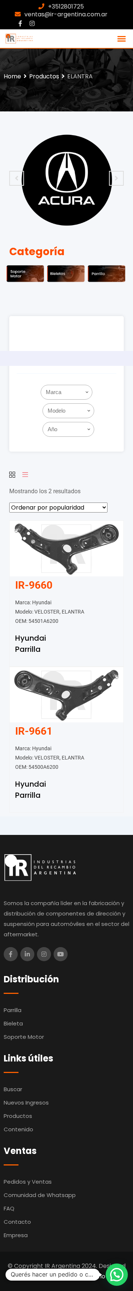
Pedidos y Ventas (28, 1182)
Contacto (17, 1222)
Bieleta (13, 1023)
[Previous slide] (16, 178)
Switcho (93, 1276)
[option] (66, 178)
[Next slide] (116, 178)
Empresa (16, 1235)
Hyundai (30, 638)
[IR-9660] (66, 548)
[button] (117, 1275)
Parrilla (28, 649)
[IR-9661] (66, 693)
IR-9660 (33, 585)
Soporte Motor (24, 1037)
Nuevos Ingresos (26, 1102)
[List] (25, 475)
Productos (18, 1116)
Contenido (18, 1129)
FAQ (9, 1208)
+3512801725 (66, 6)
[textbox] (68, 392)
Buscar (13, 1089)
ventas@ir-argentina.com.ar (66, 14)
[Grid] (12, 475)
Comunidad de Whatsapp (40, 1195)
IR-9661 (33, 731)
